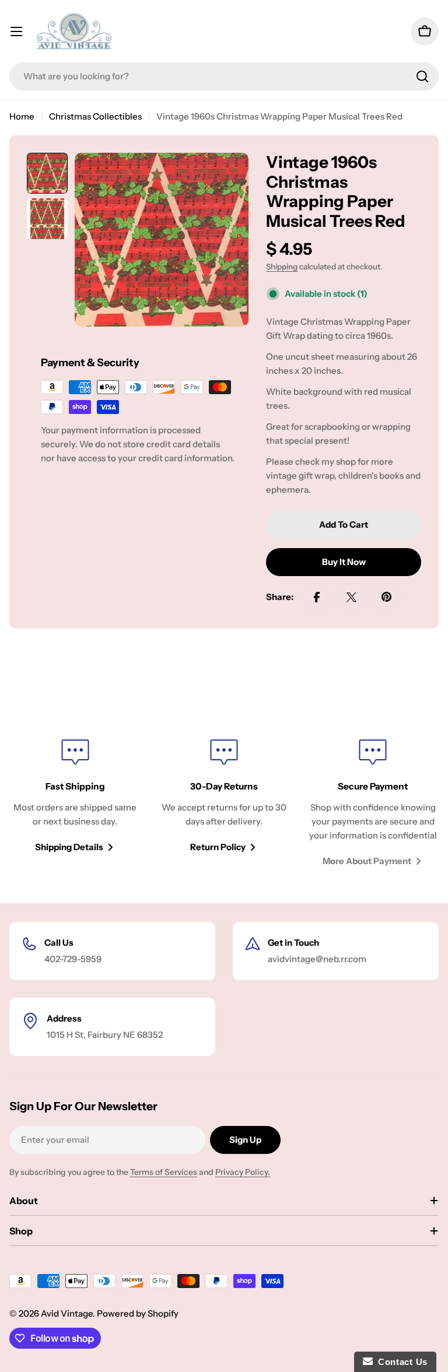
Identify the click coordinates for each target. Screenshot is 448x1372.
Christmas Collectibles (95, 116)
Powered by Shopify (137, 1313)
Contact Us (400, 1362)
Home (21, 116)
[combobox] (224, 76)
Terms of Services (163, 1172)
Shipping (282, 266)
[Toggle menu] (16, 31)
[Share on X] (352, 597)
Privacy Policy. (242, 1172)
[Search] (422, 76)
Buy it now (344, 561)
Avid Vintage (67, 1313)
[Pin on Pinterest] (387, 597)
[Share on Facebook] (317, 597)
